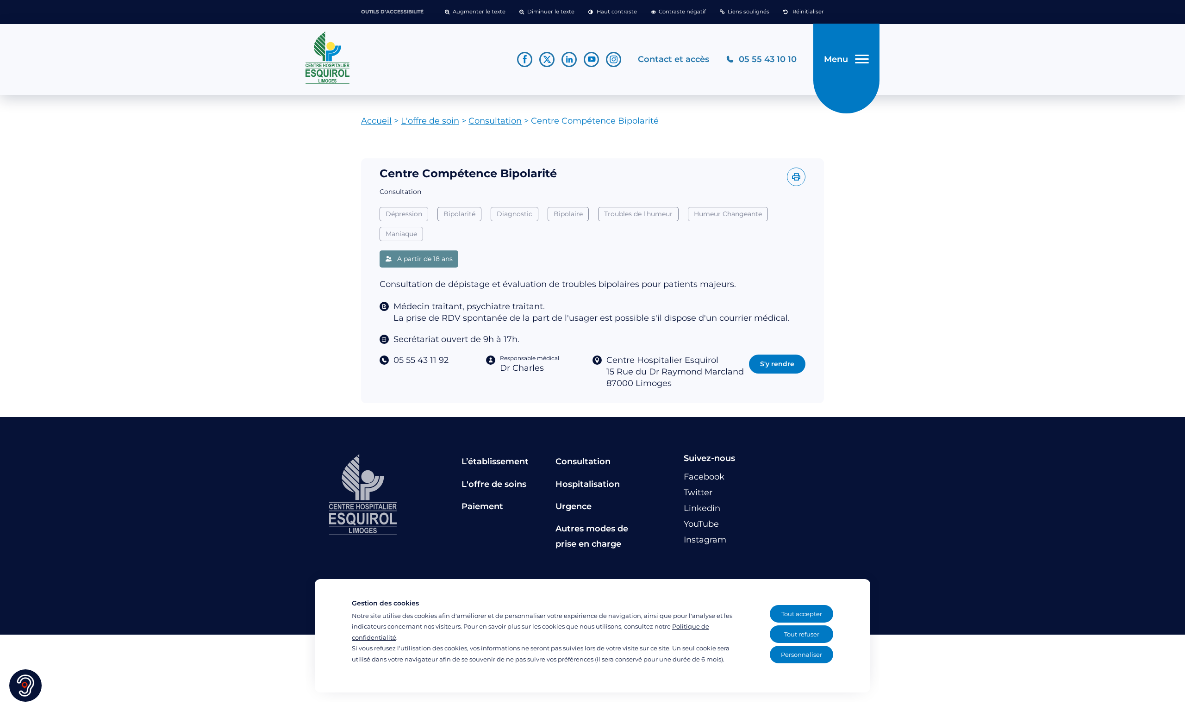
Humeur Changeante (728, 214)
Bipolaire (568, 214)
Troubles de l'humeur (638, 214)
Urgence (573, 506)
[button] (475, 12)
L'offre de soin (430, 121)
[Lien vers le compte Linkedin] (569, 59)
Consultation (495, 121)
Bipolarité (459, 214)
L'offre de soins (494, 484)
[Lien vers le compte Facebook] (524, 59)
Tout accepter (801, 613)
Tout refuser (801, 634)
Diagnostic (514, 214)
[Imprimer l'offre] (796, 177)
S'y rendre (777, 364)
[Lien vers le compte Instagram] (613, 59)
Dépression (404, 214)
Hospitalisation (587, 484)
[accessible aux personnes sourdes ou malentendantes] (25, 685)
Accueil (376, 121)
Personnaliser (801, 654)
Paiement (482, 506)
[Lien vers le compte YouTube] (591, 59)
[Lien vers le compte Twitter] (547, 59)
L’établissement (495, 461)
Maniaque (401, 234)
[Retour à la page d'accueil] (403, 57)
